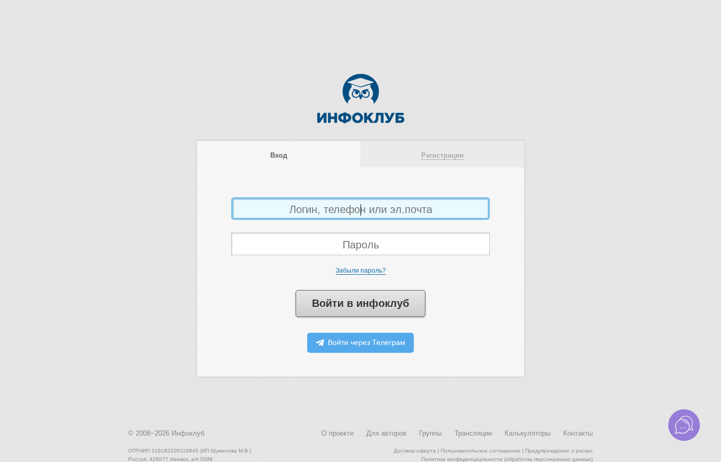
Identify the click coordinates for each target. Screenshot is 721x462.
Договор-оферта (415, 451)
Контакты (578, 433)
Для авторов (386, 433)
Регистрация (442, 155)
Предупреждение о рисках (559, 451)
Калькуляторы (528, 433)
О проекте (337, 433)
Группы (430, 433)
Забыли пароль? (361, 270)
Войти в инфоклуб (360, 303)
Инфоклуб (188, 433)
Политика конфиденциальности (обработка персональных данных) (507, 459)
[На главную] (360, 121)
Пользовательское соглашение (480, 451)
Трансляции (473, 433)
